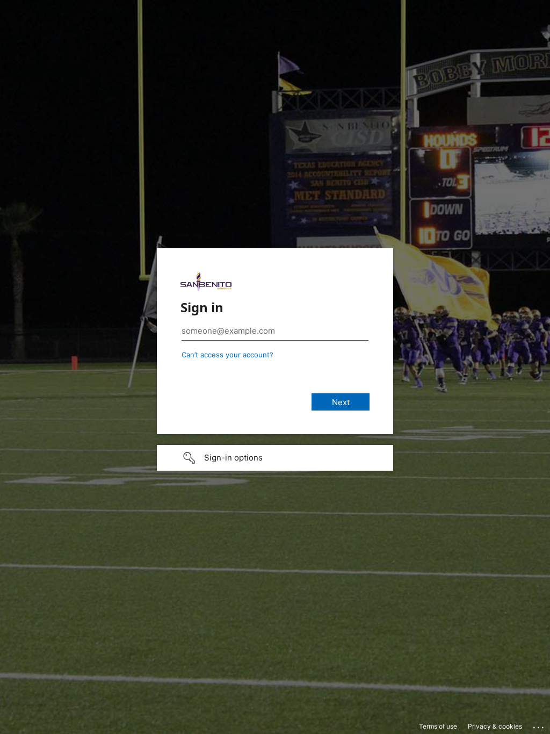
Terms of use (438, 726)
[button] (275, 458)
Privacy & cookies (495, 726)
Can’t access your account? (227, 354)
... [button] (539, 724)
